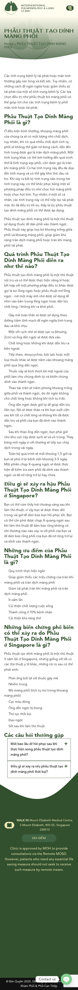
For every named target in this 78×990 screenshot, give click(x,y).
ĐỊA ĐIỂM (39, 838)
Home (9, 44)
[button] (39, 750)
